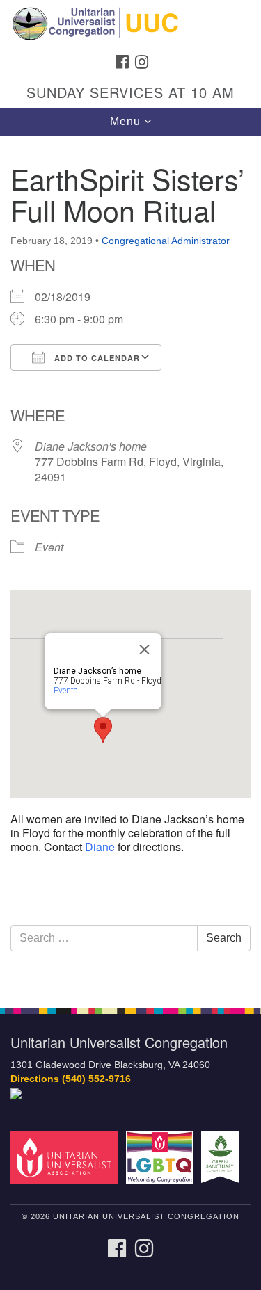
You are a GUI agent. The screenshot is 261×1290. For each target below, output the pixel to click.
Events (65, 690)
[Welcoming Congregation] (162, 1157)
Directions (34, 1079)
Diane (100, 847)
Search (224, 938)
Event (49, 547)
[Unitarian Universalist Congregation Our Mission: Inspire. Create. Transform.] (130, 23)
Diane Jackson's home (91, 446)
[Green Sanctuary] (222, 1157)
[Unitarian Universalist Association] (66, 1157)
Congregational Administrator (166, 240)
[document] (130, 564)
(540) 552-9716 (96, 1079)
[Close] (144, 649)
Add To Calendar (96, 358)
